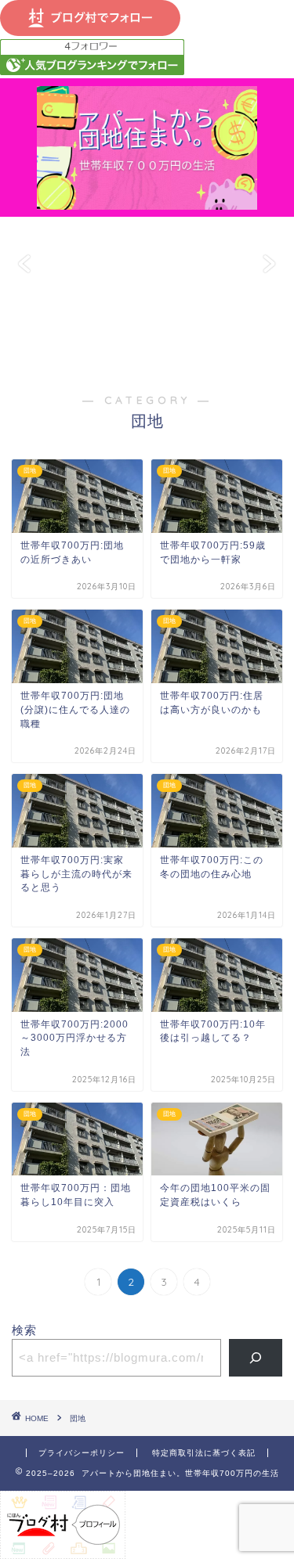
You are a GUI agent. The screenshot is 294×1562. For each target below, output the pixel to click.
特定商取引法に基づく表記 (204, 1453)
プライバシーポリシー (81, 1453)
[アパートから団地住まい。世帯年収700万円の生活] (147, 202)
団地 (77, 1418)
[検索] (256, 1358)
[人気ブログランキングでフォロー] (92, 70)
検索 (24, 1330)
